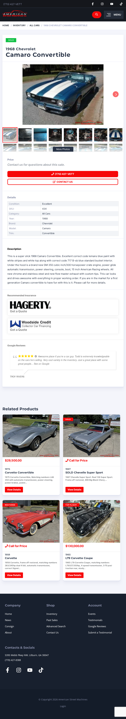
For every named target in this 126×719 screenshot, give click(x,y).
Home (5, 25)
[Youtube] (111, 3)
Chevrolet (47, 223)
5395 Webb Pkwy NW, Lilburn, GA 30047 (27, 655)
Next (116, 94)
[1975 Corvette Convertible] (31, 435)
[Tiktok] (121, 3)
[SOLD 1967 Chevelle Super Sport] (91, 435)
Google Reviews (97, 626)
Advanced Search (56, 626)
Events (91, 613)
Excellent (47, 203)
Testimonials (95, 620)
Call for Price (78, 460)
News (8, 620)
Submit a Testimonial (100, 632)
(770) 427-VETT (12, 4)
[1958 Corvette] (31, 521)
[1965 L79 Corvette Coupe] (91, 521)
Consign (9, 626)
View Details (14, 489)
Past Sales (52, 620)
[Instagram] (102, 3)
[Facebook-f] (92, 3)
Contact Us (64, 181)
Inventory (19, 25)
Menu (117, 14)
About (8, 632)
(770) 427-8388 (13, 660)
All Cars (35, 25)
